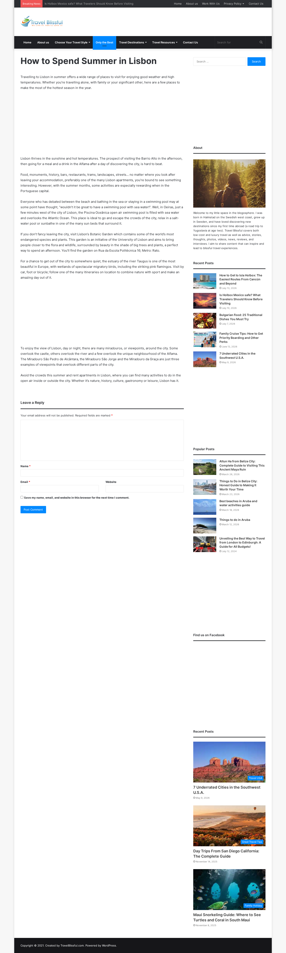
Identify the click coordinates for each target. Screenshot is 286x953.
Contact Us (256, 3)
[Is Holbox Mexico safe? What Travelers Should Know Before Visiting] (204, 301)
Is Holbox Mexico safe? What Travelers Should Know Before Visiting (241, 299)
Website (111, 482)
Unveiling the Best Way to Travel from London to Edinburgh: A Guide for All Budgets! (242, 542)
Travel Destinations (131, 42)
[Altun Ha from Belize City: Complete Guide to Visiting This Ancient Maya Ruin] (204, 467)
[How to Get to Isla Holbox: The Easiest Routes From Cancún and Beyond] (204, 281)
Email (25, 482)
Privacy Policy (232, 3)
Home (178, 3)
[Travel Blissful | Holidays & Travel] (41, 21)
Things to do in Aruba (234, 519)
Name (26, 466)
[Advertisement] (185, 21)
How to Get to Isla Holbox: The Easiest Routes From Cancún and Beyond (240, 279)
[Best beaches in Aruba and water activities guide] (204, 507)
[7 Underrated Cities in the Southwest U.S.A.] (204, 359)
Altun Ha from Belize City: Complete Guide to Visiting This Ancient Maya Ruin (242, 465)
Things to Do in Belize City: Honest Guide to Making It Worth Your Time (238, 485)
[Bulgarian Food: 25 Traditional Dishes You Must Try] (204, 321)
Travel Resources (163, 42)
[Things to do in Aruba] (204, 525)
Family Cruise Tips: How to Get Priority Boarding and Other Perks (241, 337)
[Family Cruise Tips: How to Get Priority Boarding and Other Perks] (204, 339)
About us (192, 3)
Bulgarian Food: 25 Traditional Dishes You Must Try (78, 3)
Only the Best (104, 42)
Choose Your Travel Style (71, 42)
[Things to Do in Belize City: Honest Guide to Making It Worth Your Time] (204, 487)
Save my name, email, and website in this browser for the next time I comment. (76, 497)
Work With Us (211, 3)
